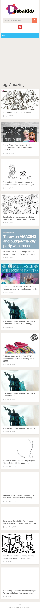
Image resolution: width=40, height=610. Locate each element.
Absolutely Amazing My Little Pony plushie (19, 428)
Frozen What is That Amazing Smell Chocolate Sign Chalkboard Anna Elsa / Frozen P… (18, 147)
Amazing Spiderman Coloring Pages (17, 112)
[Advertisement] (20, 61)
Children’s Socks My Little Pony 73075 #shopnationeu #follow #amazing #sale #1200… (18, 358)
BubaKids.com (14, 607)
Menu (4, 35)
